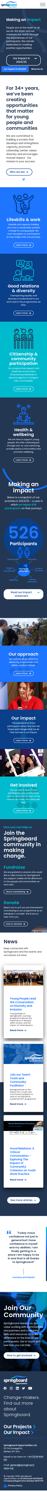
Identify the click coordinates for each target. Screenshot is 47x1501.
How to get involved (19, 1355)
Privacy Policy (15, 1485)
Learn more (22, 245)
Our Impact (17, 1432)
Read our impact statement (21, 594)
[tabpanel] (23, 41)
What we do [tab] (37, 69)
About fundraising (15, 891)
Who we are (17, 172)
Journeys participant (23, 1277)
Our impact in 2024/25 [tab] (15, 69)
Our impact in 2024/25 (21, 60)
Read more (16, 1030)
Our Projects (18, 1426)
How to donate (14, 923)
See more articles (21, 1200)
